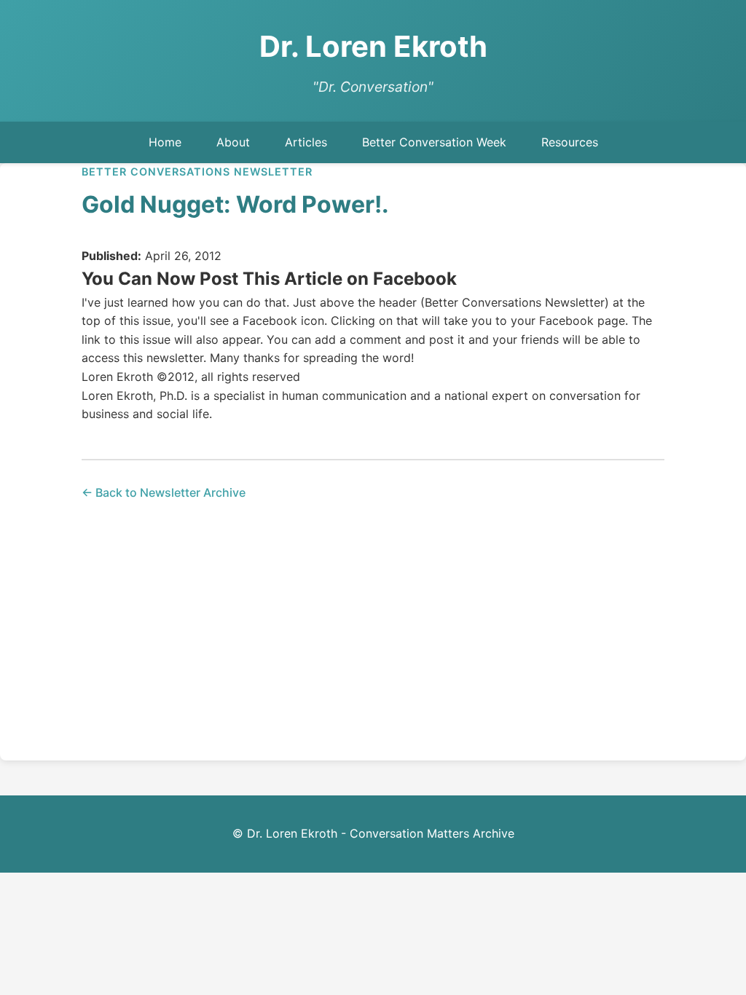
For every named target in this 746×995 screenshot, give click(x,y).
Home (165, 142)
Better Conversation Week (434, 142)
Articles (306, 142)
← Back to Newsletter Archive (164, 492)
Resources (569, 142)
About (233, 142)
